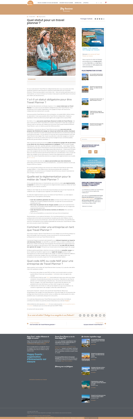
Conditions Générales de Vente (34, 415)
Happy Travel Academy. (66, 361)
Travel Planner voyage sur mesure (48, 2)
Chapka (67, 300)
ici (40, 134)
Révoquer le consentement (91, 417)
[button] (95, 19)
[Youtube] (101, 3)
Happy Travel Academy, (88, 198)
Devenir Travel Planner (66, 2)
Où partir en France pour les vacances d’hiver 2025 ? (96, 124)
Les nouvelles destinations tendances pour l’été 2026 (96, 75)
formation (31, 157)
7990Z (48, 277)
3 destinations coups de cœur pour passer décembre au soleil (97, 113)
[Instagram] (99, 3)
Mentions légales (47, 415)
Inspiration (78, 2)
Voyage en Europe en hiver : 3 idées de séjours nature (97, 99)
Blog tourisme (66, 8)
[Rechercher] (103, 139)
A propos (85, 2)
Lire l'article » (93, 344)
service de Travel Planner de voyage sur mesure (38, 343)
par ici (47, 304)
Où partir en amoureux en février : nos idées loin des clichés (96, 88)
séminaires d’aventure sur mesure (38, 379)
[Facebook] (97, 3)
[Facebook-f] (95, 151)
